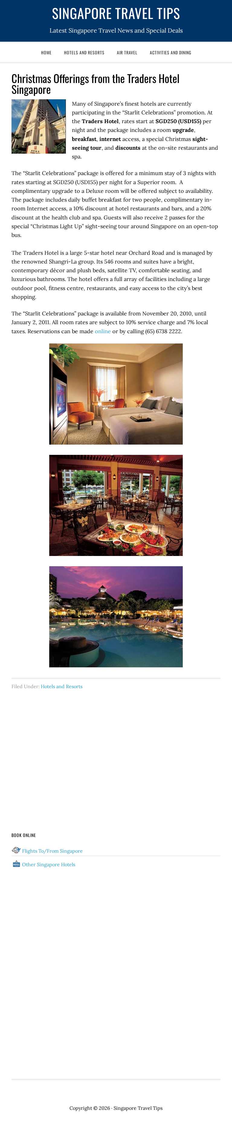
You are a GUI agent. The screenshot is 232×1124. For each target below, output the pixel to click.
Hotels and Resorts (61, 686)
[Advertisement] (116, 749)
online (103, 331)
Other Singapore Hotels (48, 864)
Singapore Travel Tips (116, 13)
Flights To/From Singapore (52, 851)
